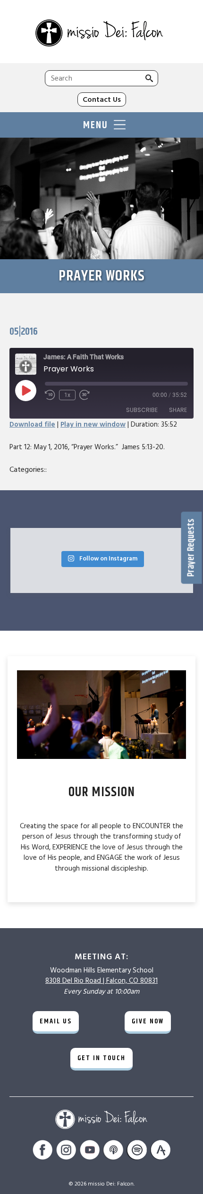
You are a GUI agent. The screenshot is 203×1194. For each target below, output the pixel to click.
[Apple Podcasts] (113, 1151)
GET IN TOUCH (101, 1058)
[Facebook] (42, 1151)
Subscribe (142, 410)
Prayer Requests (191, 547)
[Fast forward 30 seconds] (84, 395)
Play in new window (93, 424)
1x (67, 395)
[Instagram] (66, 1151)
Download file (32, 424)
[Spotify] (137, 1151)
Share (178, 410)
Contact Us (102, 99)
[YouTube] (90, 1151)
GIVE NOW (148, 1021)
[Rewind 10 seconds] (50, 395)
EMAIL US (56, 1021)
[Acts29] (160, 1151)
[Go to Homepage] (101, 33)
